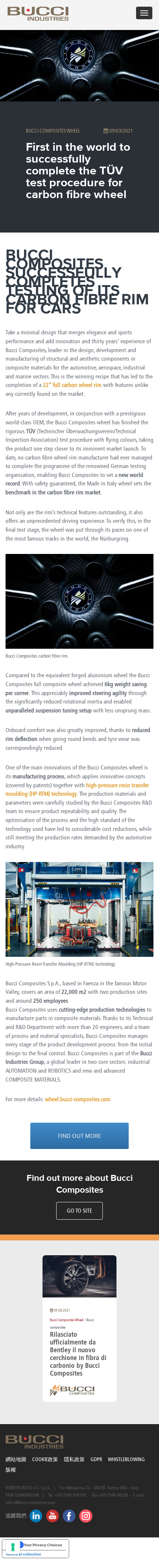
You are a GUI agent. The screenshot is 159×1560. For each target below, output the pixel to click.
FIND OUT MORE (79, 1135)
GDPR (96, 1459)
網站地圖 (16, 1459)
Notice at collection (23, 1554)
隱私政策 (74, 1459)
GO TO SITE (79, 1210)
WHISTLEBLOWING (126, 1459)
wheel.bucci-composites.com (78, 1099)
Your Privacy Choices (43, 1545)
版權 (11, 1470)
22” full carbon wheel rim (72, 384)
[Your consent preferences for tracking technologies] (13, 1547)
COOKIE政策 (45, 1459)
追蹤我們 (16, 1516)
